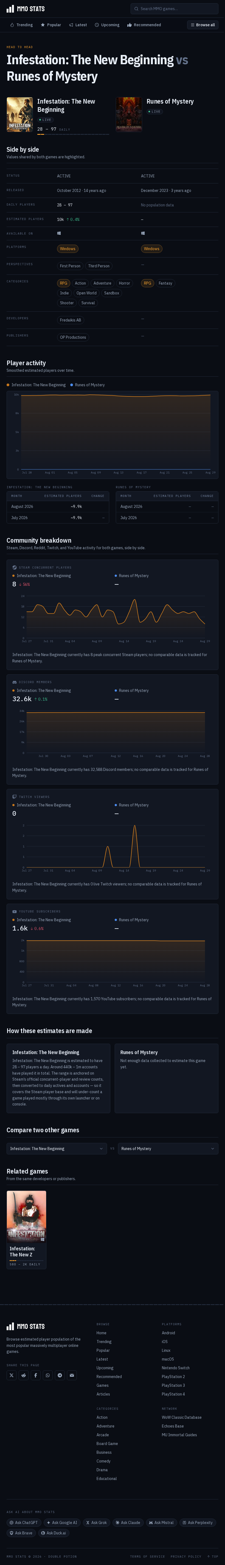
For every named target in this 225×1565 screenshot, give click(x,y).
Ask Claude (130, 1522)
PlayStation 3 (173, 1385)
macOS (168, 1359)
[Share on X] (11, 1375)
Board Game (107, 1443)
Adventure (102, 283)
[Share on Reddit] (24, 1375)
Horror (124, 283)
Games (103, 1385)
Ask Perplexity (200, 1522)
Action (80, 283)
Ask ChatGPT (26, 1522)
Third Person (98, 266)
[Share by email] (72, 1375)
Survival (88, 302)
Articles (103, 1394)
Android (168, 1332)
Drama (102, 1469)
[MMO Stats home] (25, 9)
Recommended (147, 24)
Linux (166, 1350)
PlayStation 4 (173, 1394)
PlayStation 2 (173, 1376)
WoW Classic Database (182, 1417)
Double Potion (62, 1556)
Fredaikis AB (70, 320)
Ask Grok (99, 1522)
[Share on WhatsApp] (48, 1375)
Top (215, 1556)
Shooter (67, 302)
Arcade (103, 1434)
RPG (63, 283)
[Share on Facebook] (36, 1375)
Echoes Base (173, 1426)
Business (104, 1452)
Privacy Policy (186, 1556)
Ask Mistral (164, 1522)
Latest (81, 24)
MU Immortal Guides (179, 1434)
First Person (70, 266)
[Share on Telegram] (60, 1375)
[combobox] (57, 1148)
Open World (87, 293)
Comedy (104, 1461)
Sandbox (111, 293)
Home (101, 1332)
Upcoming (110, 24)
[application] (112, 435)
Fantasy (165, 283)
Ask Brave (23, 1533)
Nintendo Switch (176, 1367)
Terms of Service (147, 1556)
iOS (165, 1341)
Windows (67, 248)
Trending (24, 24)
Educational (107, 1478)
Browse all (205, 24)
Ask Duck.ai (56, 1533)
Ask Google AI (64, 1522)
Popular (54, 24)
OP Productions (73, 337)
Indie (64, 293)
